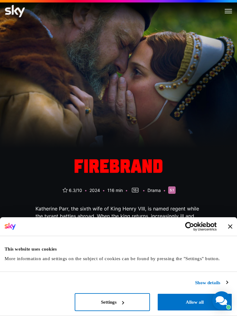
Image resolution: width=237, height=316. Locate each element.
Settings (109, 302)
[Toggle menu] (228, 11)
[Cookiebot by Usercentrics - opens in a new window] (190, 226)
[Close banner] (230, 226)
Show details (207, 282)
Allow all (195, 302)
